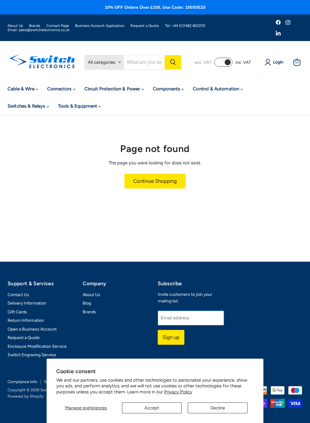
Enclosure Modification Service (37, 346)
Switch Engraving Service (32, 354)
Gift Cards (17, 312)
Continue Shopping (155, 181)
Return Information (26, 320)
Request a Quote (144, 26)
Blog (87, 303)
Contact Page (57, 26)
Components (167, 89)
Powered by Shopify (26, 396)
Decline (217, 408)
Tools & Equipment (78, 106)
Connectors (60, 89)
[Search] (173, 62)
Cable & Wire (22, 89)
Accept (151, 408)
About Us (15, 26)
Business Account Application (99, 26)
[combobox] (144, 62)
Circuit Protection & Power (112, 89)
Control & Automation (216, 89)
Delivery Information (27, 303)
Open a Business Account (32, 329)
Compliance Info (22, 381)
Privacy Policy (178, 392)
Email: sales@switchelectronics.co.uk (39, 30)
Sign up (171, 337)
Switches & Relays (27, 106)
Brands (34, 26)
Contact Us (18, 294)
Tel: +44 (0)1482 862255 (185, 26)
